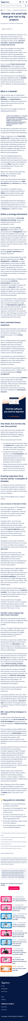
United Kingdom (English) (15, 1016)
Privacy (3, 986)
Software (3, 999)
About (2, 996)
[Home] (1, 10)
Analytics (5, 10)
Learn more (21, 877)
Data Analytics (10, 10)
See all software (14, 888)
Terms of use (4, 991)
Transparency (4, 988)
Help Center (4, 1009)
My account (4, 1007)
